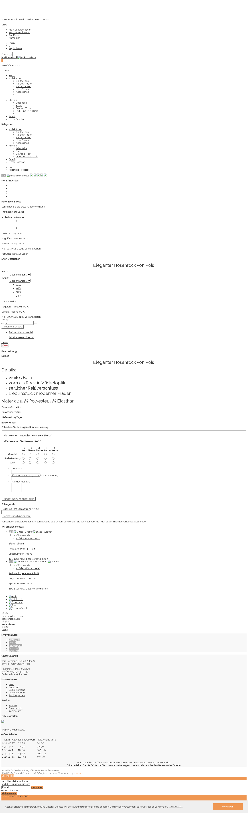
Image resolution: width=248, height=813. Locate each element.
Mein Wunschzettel (19, 32)
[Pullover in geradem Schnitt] (37, 561)
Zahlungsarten (17, 695)
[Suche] (10, 54)
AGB (11, 684)
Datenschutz (16, 708)
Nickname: (17, 468)
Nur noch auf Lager (12, 211)
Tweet (4, 342)
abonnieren (37, 787)
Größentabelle (13, 729)
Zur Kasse (14, 35)
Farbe (4, 271)
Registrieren (15, 48)
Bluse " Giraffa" (17, 543)
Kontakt (13, 705)
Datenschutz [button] (175, 806)
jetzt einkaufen (9, 793)
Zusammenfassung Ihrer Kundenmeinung (34, 475)
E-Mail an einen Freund (21, 337)
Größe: (5, 277)
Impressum (15, 711)
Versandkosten (33, 248)
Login (12, 43)
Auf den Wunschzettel (21, 332)
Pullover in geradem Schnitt (24, 573)
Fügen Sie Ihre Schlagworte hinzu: (20, 509)
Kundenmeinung (21, 481)
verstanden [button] (227, 806)
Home (12, 167)
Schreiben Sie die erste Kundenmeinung (23, 206)
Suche (4, 54)
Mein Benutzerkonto (20, 29)
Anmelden (14, 38)
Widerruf (14, 687)
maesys (78, 773)
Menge (5, 319)
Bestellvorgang (17, 690)
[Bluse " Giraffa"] (33, 531)
